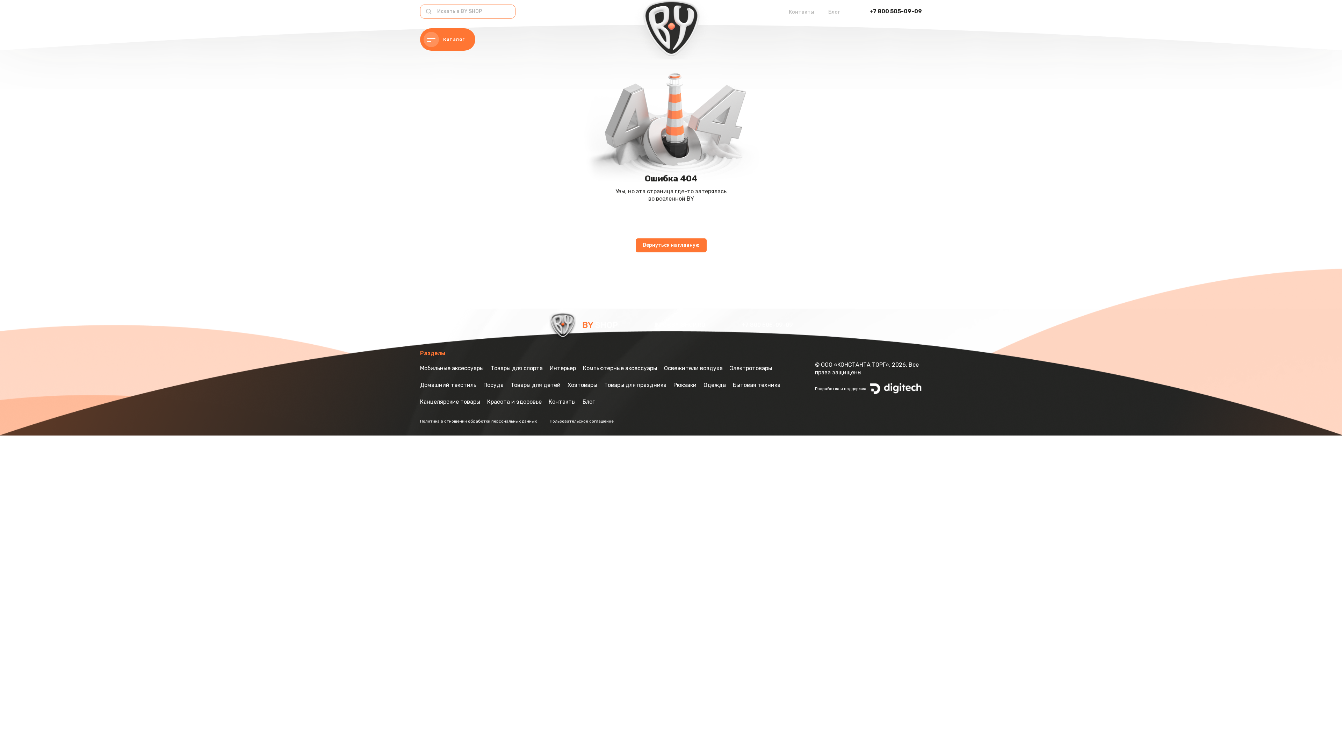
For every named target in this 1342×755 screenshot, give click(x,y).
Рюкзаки (685, 385)
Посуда (493, 385)
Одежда (715, 385)
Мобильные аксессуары (452, 368)
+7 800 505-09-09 (896, 11)
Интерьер (563, 368)
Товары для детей (536, 385)
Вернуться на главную (671, 245)
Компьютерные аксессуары (620, 368)
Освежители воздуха (693, 368)
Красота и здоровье (514, 401)
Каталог (454, 39)
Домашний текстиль (448, 385)
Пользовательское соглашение (582, 421)
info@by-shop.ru (681, 325)
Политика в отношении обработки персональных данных (478, 421)
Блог (834, 12)
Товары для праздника (635, 385)
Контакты (801, 12)
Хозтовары (582, 385)
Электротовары (751, 368)
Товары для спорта (517, 368)
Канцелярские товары (450, 401)
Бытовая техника (756, 385)
